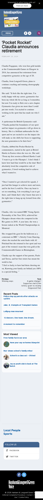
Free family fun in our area (15, 338)
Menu (8, 33)
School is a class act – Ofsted (22, 355)
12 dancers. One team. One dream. (19, 318)
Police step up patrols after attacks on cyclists (21, 297)
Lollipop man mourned (13, 311)
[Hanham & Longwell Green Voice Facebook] (25, 33)
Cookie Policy (24, 497)
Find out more (22, 6)
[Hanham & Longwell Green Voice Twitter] (29, 33)
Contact (29, 495)
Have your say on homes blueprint (25, 342)
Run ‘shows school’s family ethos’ (18, 351)
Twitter (14, 457)
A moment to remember (14, 324)
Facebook (14, 450)
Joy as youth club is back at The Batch (23, 365)
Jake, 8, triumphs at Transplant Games (20, 305)
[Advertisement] (21, 396)
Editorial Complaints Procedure (14, 495)
